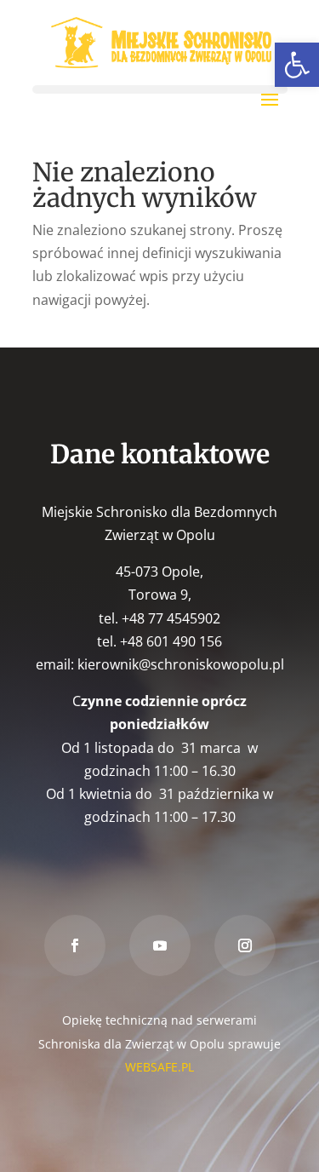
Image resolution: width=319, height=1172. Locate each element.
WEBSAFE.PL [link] (159, 1067)
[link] (297, 65)
